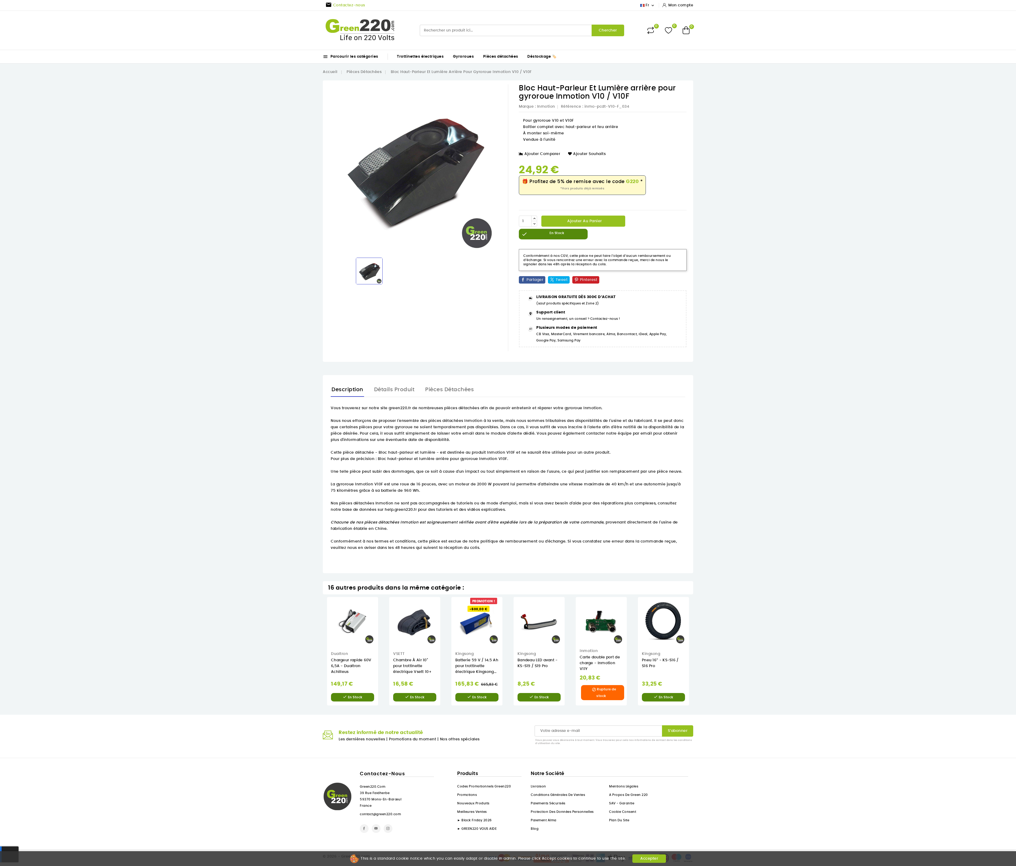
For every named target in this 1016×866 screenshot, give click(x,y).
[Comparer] (650, 30)
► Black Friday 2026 (474, 820)
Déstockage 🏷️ (541, 56)
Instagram (388, 828)
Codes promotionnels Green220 (484, 786)
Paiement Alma (543, 820)
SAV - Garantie (621, 803)
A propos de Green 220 (628, 794)
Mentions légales (623, 786)
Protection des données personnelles (562, 811)
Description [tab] (347, 389)
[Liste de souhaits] (668, 30)
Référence (571, 106)
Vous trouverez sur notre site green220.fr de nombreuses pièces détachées (405, 408)
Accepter (649, 858)
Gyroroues (463, 56)
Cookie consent (622, 811)
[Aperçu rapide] (382, 606)
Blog (534, 828)
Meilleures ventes (472, 811)
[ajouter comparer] (381, 628)
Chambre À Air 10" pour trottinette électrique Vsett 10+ (412, 666)
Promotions (467, 794)
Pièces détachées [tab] (449, 389)
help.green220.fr (401, 510)
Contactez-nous (382, 774)
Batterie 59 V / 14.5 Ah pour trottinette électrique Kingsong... (476, 666)
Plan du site (619, 820)
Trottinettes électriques (420, 56)
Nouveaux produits (473, 803)
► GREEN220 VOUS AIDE (477, 828)
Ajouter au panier (584, 221)
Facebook (364, 828)
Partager (535, 280)
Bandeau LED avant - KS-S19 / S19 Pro (538, 663)
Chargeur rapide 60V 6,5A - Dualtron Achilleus (351, 666)
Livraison (538, 786)
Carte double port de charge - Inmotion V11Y (600, 663)
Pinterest (588, 280)
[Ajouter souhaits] (382, 617)
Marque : (527, 106)
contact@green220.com (380, 814)
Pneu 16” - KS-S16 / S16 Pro (660, 663)
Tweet (562, 280)
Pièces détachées (500, 56)
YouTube (376, 828)
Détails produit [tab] (394, 389)
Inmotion (546, 106)
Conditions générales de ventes (558, 794)
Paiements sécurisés (548, 803)
